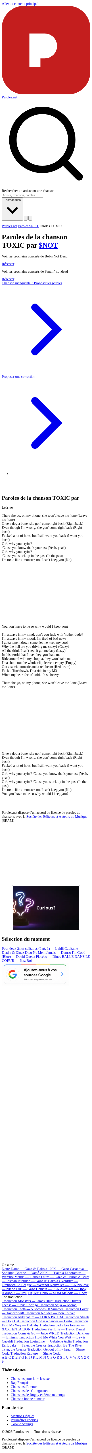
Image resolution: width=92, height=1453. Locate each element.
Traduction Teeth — (32, 1309)
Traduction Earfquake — (45, 1343)
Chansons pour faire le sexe (30, 1379)
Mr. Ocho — (47, 1293)
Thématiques (12, 200)
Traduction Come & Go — (30, 1333)
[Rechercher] (25, 218)
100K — (58, 1269)
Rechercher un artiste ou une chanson (28, 191)
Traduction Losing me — (43, 1341)
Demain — (47, 1289)
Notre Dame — (24, 1269)
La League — (33, 1285)
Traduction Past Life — (58, 1329)
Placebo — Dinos (49, 956)
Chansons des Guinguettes (29, 1391)
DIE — (25, 1289)
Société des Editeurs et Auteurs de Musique (56, 816)
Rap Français (20, 1383)
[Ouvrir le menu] (30, 218)
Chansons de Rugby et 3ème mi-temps (38, 1395)
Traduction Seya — (58, 1305)
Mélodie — (74, 1293)
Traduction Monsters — (27, 1301)
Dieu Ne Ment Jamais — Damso (48, 952)
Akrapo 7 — (17, 1293)
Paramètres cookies (24, 1420)
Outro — (59, 1277)
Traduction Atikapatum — (32, 1317)
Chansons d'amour (24, 1387)
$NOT (48, 245)
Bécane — (27, 1273)
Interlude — (38, 1281)
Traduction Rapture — (35, 1353)
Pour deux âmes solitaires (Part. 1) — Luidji (33, 948)
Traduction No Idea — (50, 1313)
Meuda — (27, 1277)
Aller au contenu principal (20, 4)
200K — (52, 1273)
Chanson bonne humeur (27, 1399)
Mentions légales (22, 1416)
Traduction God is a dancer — (46, 1321)
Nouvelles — (63, 1285)
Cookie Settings (22, 1424)
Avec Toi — (73, 1289)
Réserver (8, 264)
